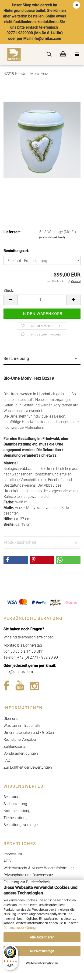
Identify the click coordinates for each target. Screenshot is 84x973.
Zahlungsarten (16, 746)
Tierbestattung (16, 818)
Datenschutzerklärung (20, 928)
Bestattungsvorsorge (21, 825)
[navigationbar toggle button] (77, 54)
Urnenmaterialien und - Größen (29, 732)
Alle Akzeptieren (42, 937)
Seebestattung (15, 804)
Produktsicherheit (20, 542)
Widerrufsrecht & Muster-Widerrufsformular (39, 868)
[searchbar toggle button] (49, 54)
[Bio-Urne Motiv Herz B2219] (42, 139)
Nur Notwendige (42, 951)
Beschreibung (16, 358)
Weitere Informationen (42, 963)
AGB (7, 861)
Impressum (13, 854)
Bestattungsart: (16, 251)
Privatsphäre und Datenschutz (28, 875)
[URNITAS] (10, 54)
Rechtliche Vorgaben (20, 739)
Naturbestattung (17, 811)
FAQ (7, 760)
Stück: (9, 290)
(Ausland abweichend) (52, 237)
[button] (11, 300)
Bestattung (12, 797)
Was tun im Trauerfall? (22, 725)
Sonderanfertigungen (21, 753)
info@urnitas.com (18, 671)
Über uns (11, 718)
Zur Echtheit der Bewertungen (28, 767)
